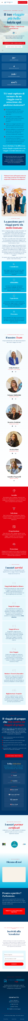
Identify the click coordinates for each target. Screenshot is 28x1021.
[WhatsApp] (12, 371)
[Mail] (15, 371)
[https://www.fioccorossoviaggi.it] (9, 2)
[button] (2, 2)
